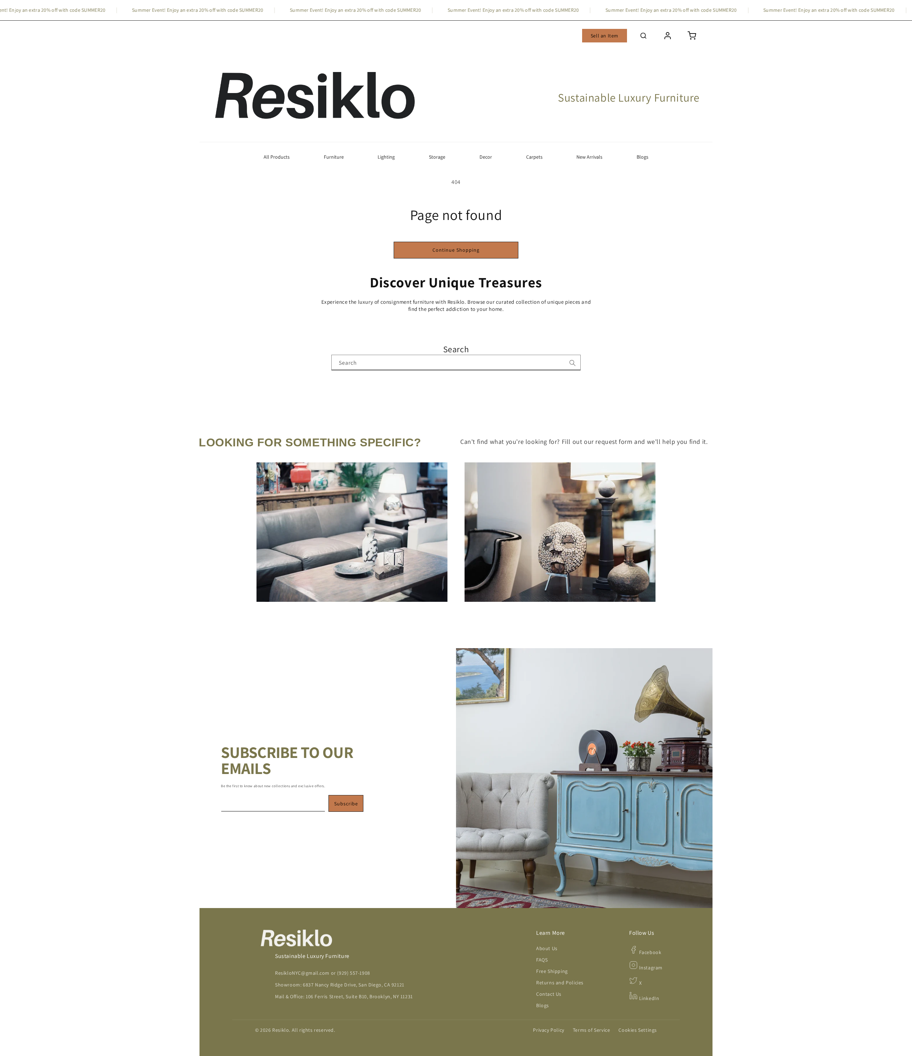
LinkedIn (648, 998)
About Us (547, 948)
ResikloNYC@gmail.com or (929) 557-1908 (322, 973)
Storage (437, 157)
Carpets (534, 157)
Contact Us (548, 994)
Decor (486, 157)
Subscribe (346, 803)
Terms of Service (591, 1030)
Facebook (649, 952)
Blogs (642, 157)
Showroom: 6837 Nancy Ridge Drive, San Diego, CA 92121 (339, 984)
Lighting (386, 157)
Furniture (334, 157)
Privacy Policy (548, 1030)
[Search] (572, 363)
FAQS (542, 960)
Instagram (650, 967)
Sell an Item (604, 35)
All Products (277, 157)
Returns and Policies (560, 982)
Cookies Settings (637, 1030)
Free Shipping (552, 971)
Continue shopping (456, 250)
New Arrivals (589, 157)
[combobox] (456, 362)
